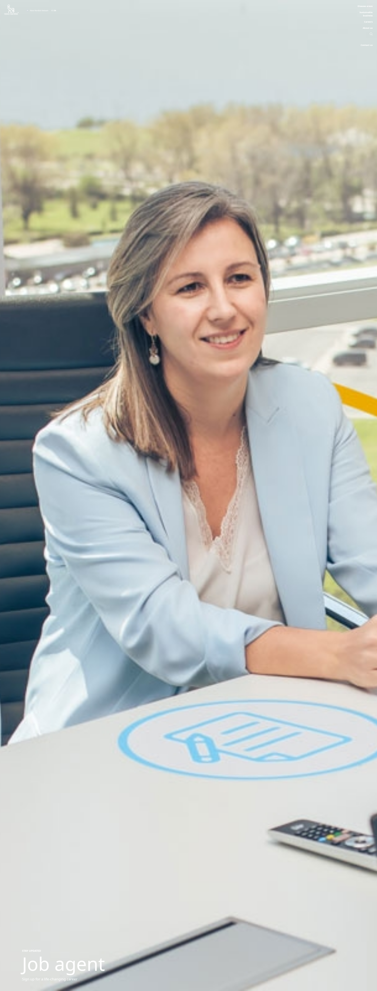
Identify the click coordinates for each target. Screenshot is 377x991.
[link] (371, 34)
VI (52, 10)
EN (55, 10)
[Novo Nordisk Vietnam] (15, 10)
